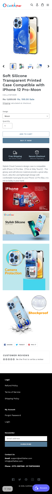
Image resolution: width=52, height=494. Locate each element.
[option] (13, 66)
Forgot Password (13, 415)
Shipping (6, 103)
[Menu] (47, 4)
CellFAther (29, 486)
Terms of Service (12, 392)
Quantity (6, 121)
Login (7, 422)
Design (5, 111)
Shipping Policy (12, 398)
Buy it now (26, 141)
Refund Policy (11, 385)
